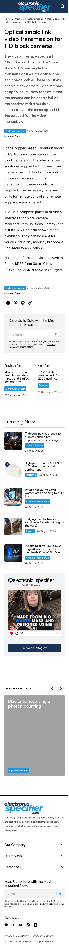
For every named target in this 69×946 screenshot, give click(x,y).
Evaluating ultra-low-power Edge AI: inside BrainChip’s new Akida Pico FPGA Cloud (43, 549)
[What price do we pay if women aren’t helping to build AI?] (13, 497)
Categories (12, 867)
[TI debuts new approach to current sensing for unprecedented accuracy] (13, 441)
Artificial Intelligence (37, 501)
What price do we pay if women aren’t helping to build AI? (44, 493)
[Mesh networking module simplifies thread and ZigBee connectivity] (19, 380)
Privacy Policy (46, 903)
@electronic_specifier (31, 580)
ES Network (13, 856)
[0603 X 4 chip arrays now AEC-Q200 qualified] (50, 380)
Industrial (31, 474)
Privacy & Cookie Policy (16, 935)
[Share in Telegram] (22, 303)
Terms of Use (26, 347)
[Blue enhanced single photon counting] (34, 735)
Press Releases (34, 445)
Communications (15, 388)
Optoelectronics (35, 18)
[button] (6, 6)
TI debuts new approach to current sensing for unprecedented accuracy (43, 437)
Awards (30, 531)
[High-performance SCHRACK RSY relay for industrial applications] (13, 470)
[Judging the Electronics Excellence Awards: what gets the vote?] (13, 526)
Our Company (14, 845)
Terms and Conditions (42, 935)
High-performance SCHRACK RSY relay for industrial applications (44, 466)
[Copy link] (30, 303)
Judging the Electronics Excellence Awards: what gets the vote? (44, 522)
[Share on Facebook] (8, 303)
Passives (44, 385)
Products (18, 18)
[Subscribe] (56, 334)
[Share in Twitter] (15, 303)
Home (7, 18)
